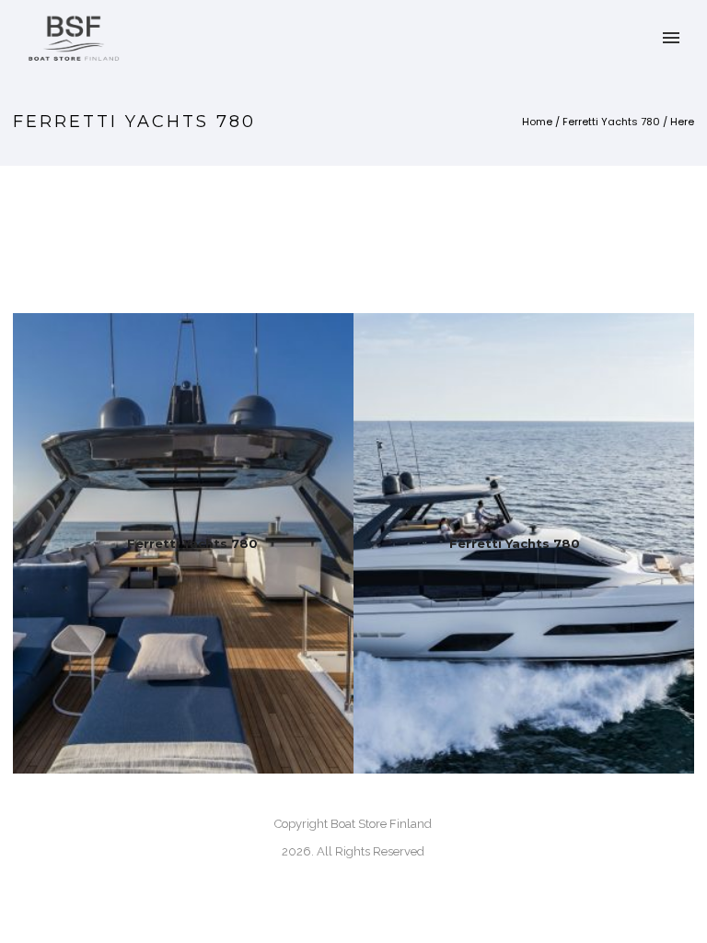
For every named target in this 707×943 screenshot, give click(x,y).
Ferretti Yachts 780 (611, 121)
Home (537, 121)
